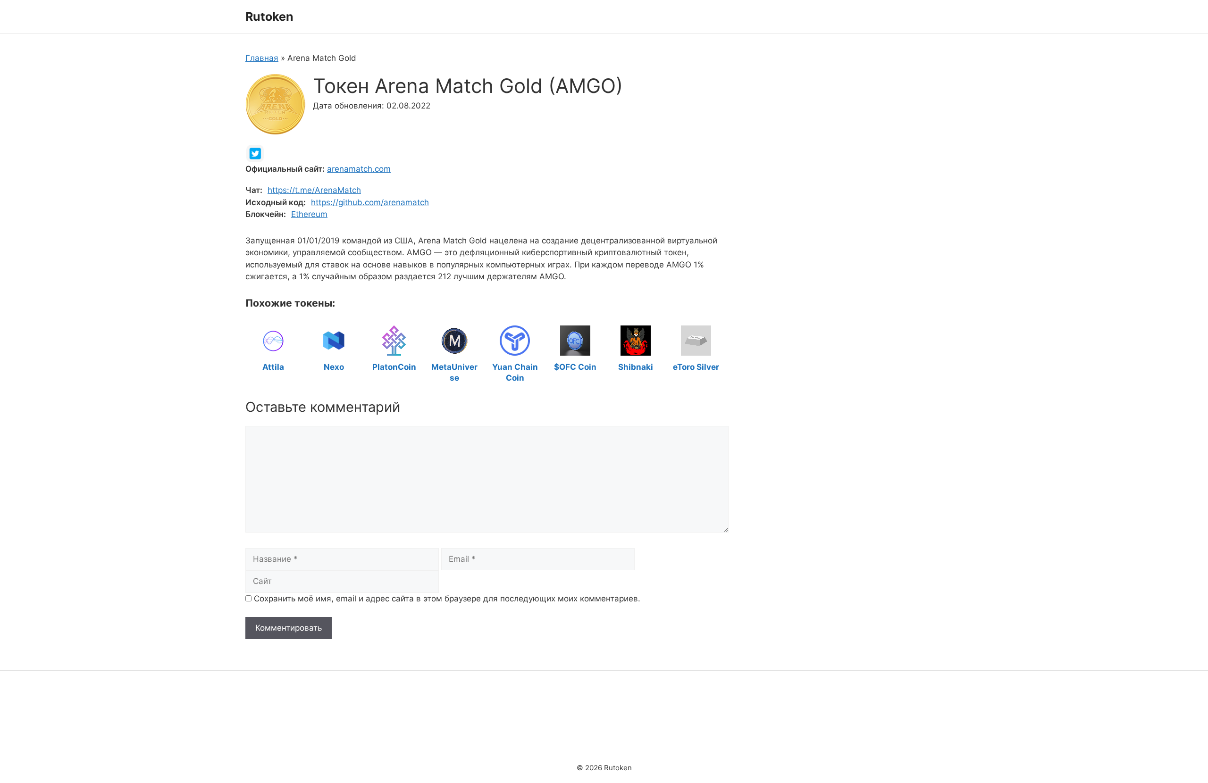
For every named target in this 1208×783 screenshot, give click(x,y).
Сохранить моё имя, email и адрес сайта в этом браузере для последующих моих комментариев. (447, 598)
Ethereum (309, 214)
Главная (261, 58)
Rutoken (269, 16)
